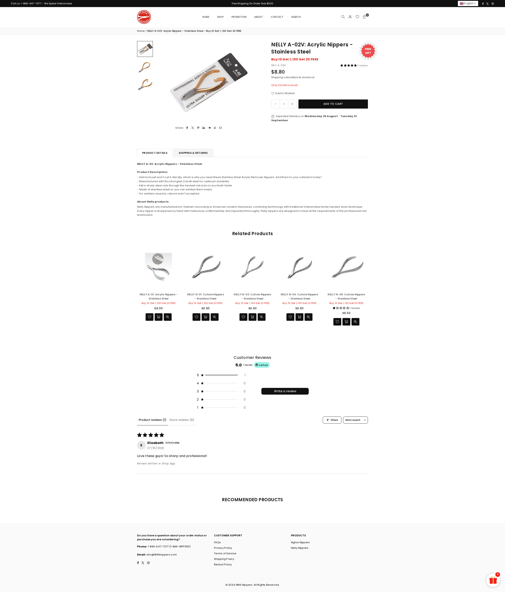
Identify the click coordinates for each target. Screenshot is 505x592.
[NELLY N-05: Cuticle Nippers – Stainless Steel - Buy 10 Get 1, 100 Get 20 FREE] (346, 267)
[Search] (343, 17)
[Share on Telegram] (209, 128)
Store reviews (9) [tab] (181, 420)
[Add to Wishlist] (149, 317)
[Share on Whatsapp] (214, 128)
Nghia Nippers (300, 542)
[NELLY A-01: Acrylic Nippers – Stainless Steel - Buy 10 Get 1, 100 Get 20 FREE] (158, 267)
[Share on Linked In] (203, 128)
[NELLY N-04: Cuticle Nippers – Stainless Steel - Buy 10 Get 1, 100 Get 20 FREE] (299, 267)
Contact (277, 17)
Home (205, 17)
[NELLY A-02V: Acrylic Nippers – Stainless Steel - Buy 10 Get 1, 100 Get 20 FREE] (145, 49)
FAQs (217, 542)
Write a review (285, 391)
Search (296, 17)
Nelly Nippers (299, 548)
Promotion (239, 17)
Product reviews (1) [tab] (152, 420)
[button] (364, 17)
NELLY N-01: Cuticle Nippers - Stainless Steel (205, 296)
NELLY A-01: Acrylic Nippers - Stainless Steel (159, 296)
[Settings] (350, 17)
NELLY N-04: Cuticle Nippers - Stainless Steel (299, 296)
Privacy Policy (223, 548)
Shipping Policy (224, 559)
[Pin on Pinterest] (198, 128)
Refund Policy (223, 564)
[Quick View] (168, 317)
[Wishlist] (357, 17)
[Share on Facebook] (187, 128)
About (258, 17)
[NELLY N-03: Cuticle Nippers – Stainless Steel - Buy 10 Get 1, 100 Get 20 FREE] (252, 267)
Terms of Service (225, 553)
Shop (220, 17)
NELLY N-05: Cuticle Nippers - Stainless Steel (346, 296)
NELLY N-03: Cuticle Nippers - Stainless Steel (252, 296)
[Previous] (160, 81)
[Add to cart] (159, 317)
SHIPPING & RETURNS (193, 153)
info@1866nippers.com (162, 554)
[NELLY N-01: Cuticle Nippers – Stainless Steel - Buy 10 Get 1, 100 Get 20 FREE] (205, 267)
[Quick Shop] (205, 317)
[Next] (255, 81)
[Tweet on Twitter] (192, 128)
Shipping (277, 77)
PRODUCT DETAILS (154, 153)
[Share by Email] (220, 128)
